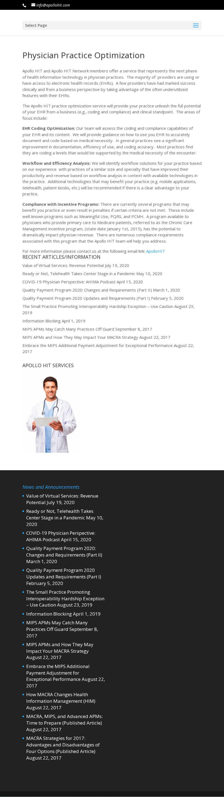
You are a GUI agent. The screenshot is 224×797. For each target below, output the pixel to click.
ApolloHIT (155, 251)
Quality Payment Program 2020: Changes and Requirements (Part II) (87, 290)
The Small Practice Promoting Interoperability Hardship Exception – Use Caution (97, 306)
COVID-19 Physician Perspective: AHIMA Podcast (69, 281)
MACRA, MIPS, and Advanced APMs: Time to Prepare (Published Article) (64, 719)
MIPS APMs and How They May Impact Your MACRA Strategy (80, 337)
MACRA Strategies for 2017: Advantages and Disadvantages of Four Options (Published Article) (63, 744)
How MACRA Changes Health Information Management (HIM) (60, 697)
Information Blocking (41, 320)
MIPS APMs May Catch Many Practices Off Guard (68, 329)
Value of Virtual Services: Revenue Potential (63, 265)
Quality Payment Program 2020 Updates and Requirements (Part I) (86, 298)
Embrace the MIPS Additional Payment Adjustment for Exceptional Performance (97, 345)
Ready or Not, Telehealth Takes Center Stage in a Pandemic (78, 273)
